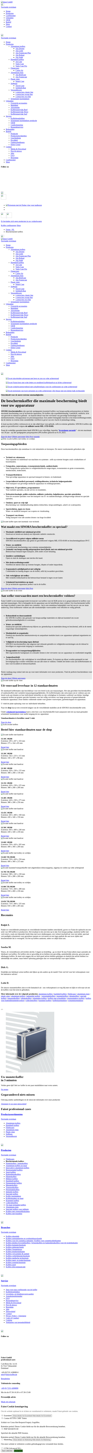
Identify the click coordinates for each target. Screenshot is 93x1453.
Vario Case (20, 267)
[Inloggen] (4, 217)
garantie (37, 437)
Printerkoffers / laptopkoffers (17, 1163)
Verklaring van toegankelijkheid (18, 1322)
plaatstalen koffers (40, 998)
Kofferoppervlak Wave (19, 315)
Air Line (19, 265)
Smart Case (20, 284)
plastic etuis (5, 996)
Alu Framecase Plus (23, 256)
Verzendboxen (16, 293)
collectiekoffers (31, 1000)
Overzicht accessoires (19, 306)
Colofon (9, 1320)
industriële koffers (33, 996)
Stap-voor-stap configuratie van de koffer (21, 1290)
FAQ (13, 359)
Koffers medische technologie (17, 1258)
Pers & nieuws (16, 354)
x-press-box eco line (23, 300)
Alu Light (19, 254)
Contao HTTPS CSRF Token (15, 1418)
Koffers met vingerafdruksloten (18, 1211)
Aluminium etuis (17, 276)
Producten (10, 13)
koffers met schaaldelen (57, 998)
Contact (9, 26)
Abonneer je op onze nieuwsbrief (13, 1104)
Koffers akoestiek (12, 1236)
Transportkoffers (12, 1187)
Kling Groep (15, 348)
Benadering (5, 1379)
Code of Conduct (12, 1318)
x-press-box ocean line (24, 297)
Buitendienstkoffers (13, 1174)
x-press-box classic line (24, 295)
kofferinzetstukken (60, 1000)
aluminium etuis (83, 994)
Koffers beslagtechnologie (16, 1245)
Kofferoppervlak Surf (19, 317)
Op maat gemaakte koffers (16, 1205)
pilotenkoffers (26, 998)
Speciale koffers (12, 1194)
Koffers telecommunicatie (15, 1267)
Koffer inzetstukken (13, 1196)
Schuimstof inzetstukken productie (24, 324)
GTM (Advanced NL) (12, 1448)
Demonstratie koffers (14, 1183)
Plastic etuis (15, 282)
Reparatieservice (17, 330)
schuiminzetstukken (75, 1000)
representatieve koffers (75, 998)
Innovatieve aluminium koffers (17, 1168)
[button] (46, 35)
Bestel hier (5, 747)
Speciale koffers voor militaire (17, 1209)
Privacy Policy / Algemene (16, 1316)
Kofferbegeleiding (18, 321)
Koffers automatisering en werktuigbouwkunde (24, 1238)
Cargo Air (19, 273)
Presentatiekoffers (12, 1190)
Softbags (14, 287)
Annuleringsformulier (14, 1296)
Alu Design (20, 252)
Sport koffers (11, 1172)
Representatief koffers (14, 1170)
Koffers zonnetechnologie (16, 1262)
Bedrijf (8, 22)
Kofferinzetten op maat (14, 1198)
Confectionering (17, 328)
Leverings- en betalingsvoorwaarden (20, 1294)
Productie (14, 337)
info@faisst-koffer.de (9, 1374)
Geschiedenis (16, 341)
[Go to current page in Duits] (24, 205)
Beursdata (14, 361)
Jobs (12, 356)
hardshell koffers (60, 994)
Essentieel (8, 1416)
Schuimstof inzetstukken (20, 302)
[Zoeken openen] (3, 199)
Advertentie (15, 311)
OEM (8, 20)
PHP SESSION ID (11, 1429)
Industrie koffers (12, 1192)
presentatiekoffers (48, 996)
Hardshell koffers (17, 263)
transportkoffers (14, 998)
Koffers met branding (14, 1214)
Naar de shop (6, 437)
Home (8, 11)
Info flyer (29, 437)
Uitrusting (9, 18)
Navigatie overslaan (8, 7)
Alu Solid (19, 260)
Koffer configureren (8, 225)
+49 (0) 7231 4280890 (9, 1388)
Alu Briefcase (21, 278)
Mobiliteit (14, 308)
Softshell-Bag (21, 291)
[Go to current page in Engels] (7, 207)
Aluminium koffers (18, 249)
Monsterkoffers (11, 1185)
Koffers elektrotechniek (15, 1247)
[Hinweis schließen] (2, 1009)
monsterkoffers (63, 996)
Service (9, 319)
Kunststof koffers (12, 1200)
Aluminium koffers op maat (16, 1166)
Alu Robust (20, 258)
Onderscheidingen (18, 345)
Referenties (10, 332)
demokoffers (74, 996)
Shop (8, 24)
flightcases (72, 994)
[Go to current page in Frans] (7, 210)
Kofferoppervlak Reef (19, 313)
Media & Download (18, 352)
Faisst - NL (10, 230)
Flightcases (15, 271)
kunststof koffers (45, 1000)
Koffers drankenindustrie (15, 1252)
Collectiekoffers (12, 1203)
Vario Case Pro (21, 269)
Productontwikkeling (19, 339)
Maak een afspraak (8, 1402)
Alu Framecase (21, 280)
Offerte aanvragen (18, 437)
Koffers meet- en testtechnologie (18, 1260)
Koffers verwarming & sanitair (17, 1254)
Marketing (8, 1440)
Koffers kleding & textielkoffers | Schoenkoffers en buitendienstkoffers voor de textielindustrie (42, 1243)
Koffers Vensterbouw (14, 1249)
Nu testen (4, 1089)
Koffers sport (11, 1265)
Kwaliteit (14, 343)
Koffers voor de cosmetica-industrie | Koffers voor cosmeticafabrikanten (33, 1241)
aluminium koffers (46, 994)
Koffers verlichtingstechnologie (18, 1256)
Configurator (11, 16)
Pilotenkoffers (11, 1176)
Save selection (7, 1451)
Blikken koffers (12, 1179)
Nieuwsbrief (10, 1311)
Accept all (18, 1451)
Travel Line (20, 289)
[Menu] (2, 5)
